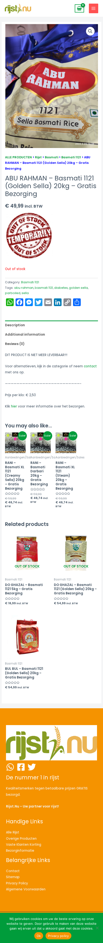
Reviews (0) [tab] (14, 344)
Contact (13, 871)
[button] (90, 31)
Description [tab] (15, 325)
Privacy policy (58, 936)
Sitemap (13, 877)
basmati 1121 (44, 288)
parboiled (12, 293)
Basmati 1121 (71, 157)
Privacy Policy (17, 883)
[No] (97, 927)
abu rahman (24, 288)
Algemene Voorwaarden (26, 889)
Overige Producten (21, 838)
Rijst (38, 157)
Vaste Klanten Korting (23, 844)
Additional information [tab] (25, 334)
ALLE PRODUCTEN (18, 157)
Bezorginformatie (20, 850)
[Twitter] (32, 767)
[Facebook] (21, 767)
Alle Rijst (12, 832)
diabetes (61, 288)
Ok (39, 936)
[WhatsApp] (10, 767)
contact (90, 366)
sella (25, 293)
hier (14, 406)
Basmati (51, 157)
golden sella (78, 288)
